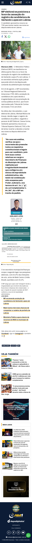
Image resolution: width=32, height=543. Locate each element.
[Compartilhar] (26, 2)
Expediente (16, 525)
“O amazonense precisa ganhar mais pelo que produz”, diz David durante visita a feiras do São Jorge (15, 390)
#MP (19, 345)
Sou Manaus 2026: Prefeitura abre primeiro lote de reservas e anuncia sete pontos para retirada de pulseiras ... (21, 433)
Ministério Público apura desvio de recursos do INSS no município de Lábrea (16, 319)
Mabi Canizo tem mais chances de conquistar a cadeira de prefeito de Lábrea (16, 310)
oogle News (27, 37)
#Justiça (13, 345)
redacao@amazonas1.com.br (16, 537)
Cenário (4, 9)
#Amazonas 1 (6, 345)
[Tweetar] (5, 37)
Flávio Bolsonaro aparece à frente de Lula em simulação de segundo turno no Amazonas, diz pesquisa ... (21, 444)
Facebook (5, 333)
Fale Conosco (16, 528)
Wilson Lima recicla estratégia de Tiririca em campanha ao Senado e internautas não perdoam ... (21, 455)
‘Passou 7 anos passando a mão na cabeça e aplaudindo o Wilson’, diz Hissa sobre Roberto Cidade (15, 364)
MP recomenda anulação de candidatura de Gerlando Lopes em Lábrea (16, 301)
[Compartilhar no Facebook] (2, 37)
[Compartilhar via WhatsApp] (9, 37)
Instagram (19, 333)
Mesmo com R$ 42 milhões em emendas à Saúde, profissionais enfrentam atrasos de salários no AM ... (20, 467)
